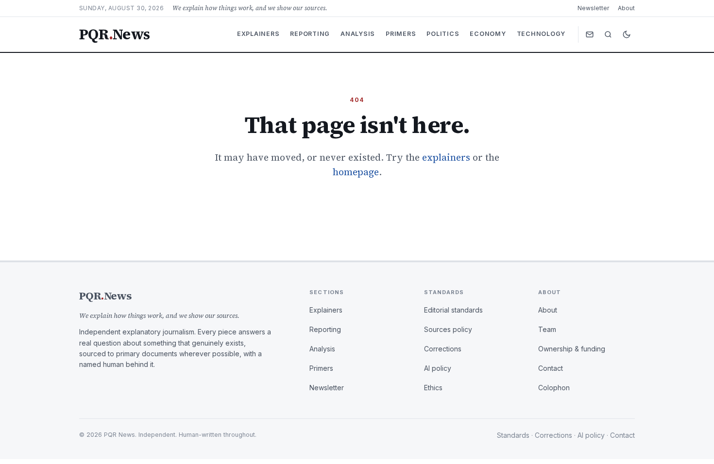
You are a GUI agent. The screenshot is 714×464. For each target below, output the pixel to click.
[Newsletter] (589, 34)
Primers (401, 33)
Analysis (357, 33)
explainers (446, 157)
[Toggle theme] (626, 34)
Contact (550, 368)
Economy (488, 33)
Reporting (310, 33)
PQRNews (114, 34)
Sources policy (448, 329)
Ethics (433, 387)
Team (547, 329)
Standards (513, 435)
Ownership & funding (571, 349)
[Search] (608, 34)
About (626, 8)
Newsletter (593, 8)
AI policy (437, 368)
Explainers (258, 33)
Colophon (554, 387)
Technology (541, 33)
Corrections (442, 349)
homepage (356, 172)
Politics (442, 33)
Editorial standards (453, 310)
